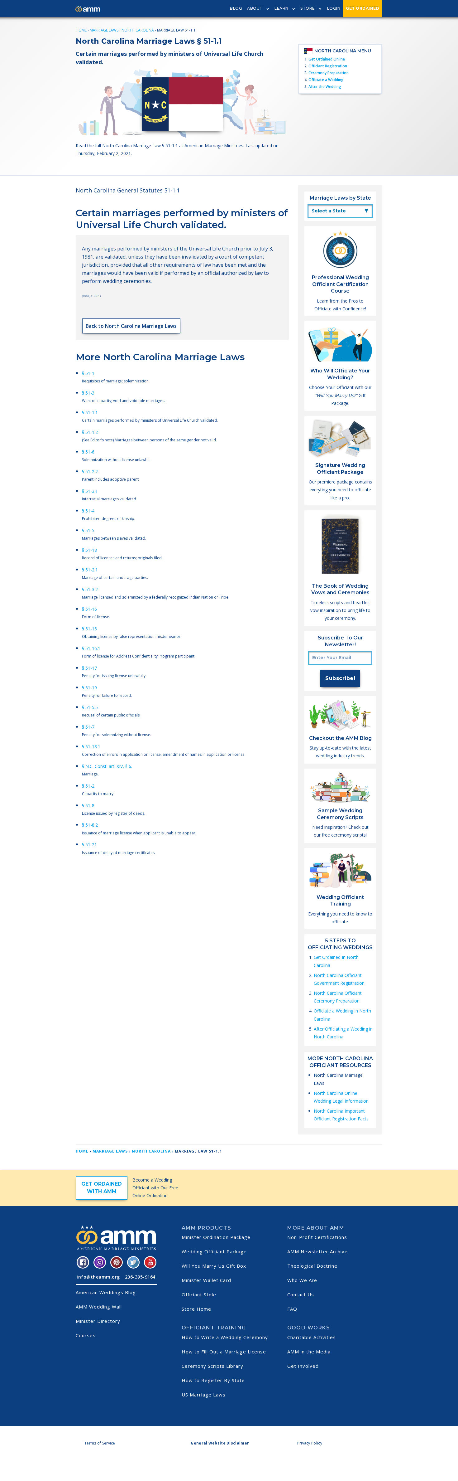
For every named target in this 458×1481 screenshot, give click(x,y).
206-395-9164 (140, 1277)
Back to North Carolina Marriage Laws (131, 326)
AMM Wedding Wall (99, 1307)
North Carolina (138, 30)
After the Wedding (324, 86)
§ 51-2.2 (90, 471)
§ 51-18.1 (91, 747)
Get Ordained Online (326, 59)
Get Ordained (362, 8)
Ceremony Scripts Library (212, 1366)
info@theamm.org (98, 1277)
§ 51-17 (89, 668)
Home (81, 30)
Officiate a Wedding (326, 79)
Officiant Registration (327, 66)
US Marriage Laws (204, 1394)
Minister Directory (98, 1321)
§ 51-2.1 (90, 570)
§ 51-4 (88, 511)
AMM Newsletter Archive (317, 1251)
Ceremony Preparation (328, 72)
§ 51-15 (89, 629)
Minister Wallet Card (206, 1280)
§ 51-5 (88, 530)
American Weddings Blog (106, 1292)
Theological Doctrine (312, 1266)
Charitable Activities (311, 1337)
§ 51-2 (88, 786)
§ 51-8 (88, 805)
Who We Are (302, 1280)
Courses (86, 1335)
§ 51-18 (89, 550)
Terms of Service (99, 1443)
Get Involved (303, 1366)
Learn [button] (281, 8)
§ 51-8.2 (90, 825)
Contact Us (300, 1294)
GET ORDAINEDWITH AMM (101, 1187)
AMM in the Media (309, 1351)
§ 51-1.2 (90, 432)
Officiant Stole (199, 1294)
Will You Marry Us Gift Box (214, 1266)
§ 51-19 (89, 688)
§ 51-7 (88, 727)
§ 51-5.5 (90, 707)
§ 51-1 (88, 373)
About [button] (255, 8)
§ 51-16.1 (91, 648)
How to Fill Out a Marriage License (224, 1351)
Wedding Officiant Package (214, 1251)
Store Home (196, 1309)
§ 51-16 (89, 609)
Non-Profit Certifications (317, 1237)
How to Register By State (213, 1380)
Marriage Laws (104, 30)
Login (334, 8)
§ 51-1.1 (90, 412)
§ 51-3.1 (90, 491)
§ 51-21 (89, 844)
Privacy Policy (309, 1443)
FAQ (292, 1309)
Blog (236, 8)
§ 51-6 (88, 452)
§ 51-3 (88, 393)
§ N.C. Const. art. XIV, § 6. (107, 766)
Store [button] (307, 8)
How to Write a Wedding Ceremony (225, 1337)
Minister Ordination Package (216, 1237)
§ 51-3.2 (90, 589)
